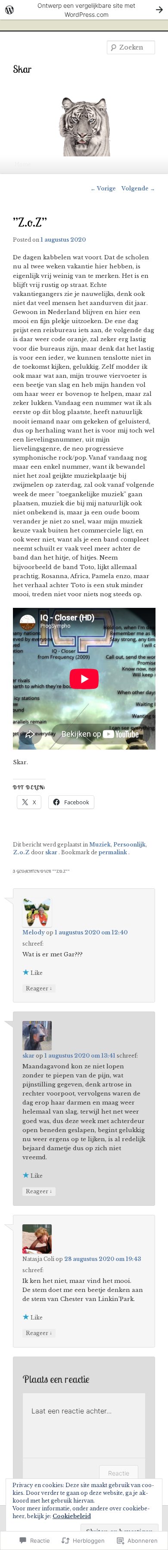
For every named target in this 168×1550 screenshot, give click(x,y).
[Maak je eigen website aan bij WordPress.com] (84, 9)
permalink (113, 852)
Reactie (118, 1473)
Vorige (103, 188)
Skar (22, 68)
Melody (33, 932)
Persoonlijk (129, 844)
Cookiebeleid (72, 1516)
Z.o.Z (21, 852)
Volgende (138, 188)
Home (23, 164)
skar (52, 852)
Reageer (39, 988)
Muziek (100, 844)
